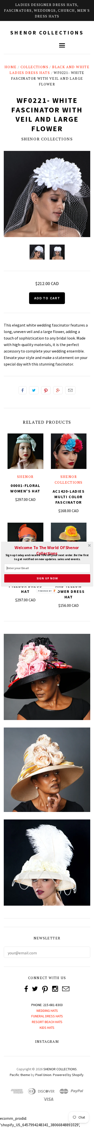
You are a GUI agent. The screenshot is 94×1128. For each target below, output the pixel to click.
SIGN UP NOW (47, 578)
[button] (47, 550)
